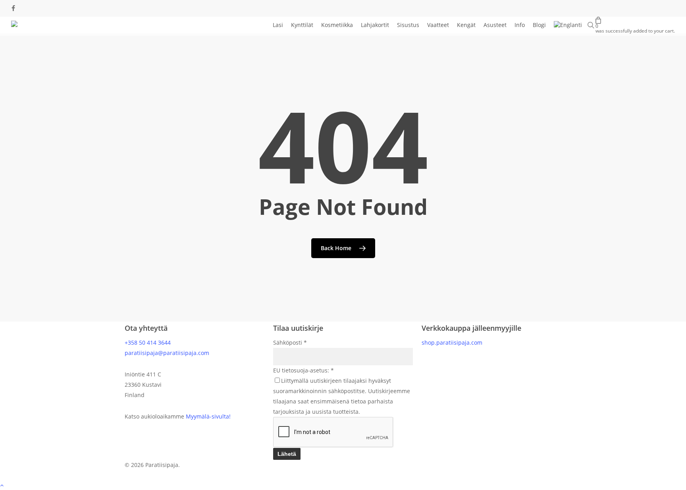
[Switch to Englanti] (568, 25)
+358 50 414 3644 (148, 342)
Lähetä (286, 454)
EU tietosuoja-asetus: (303, 370)
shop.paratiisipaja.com (452, 342)
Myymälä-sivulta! (208, 416)
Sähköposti (290, 342)
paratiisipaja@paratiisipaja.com (167, 353)
